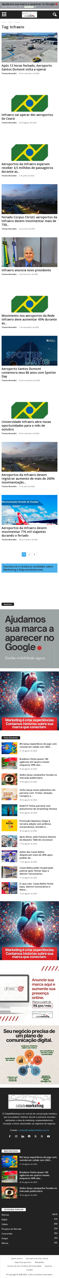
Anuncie (48, 1266)
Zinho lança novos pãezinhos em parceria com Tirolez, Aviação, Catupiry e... (38, 792)
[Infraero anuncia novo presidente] (29, 252)
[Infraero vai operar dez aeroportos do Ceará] (29, 97)
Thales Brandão (9, 73)
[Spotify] (30, 1137)
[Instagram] (17, 1137)
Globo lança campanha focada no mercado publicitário (38, 776)
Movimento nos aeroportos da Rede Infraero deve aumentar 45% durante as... (29, 319)
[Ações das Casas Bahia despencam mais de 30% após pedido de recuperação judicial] (9, 856)
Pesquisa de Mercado (11, 1229)
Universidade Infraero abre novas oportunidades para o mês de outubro (26, 425)
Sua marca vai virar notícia (37, 1258)
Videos (5, 1224)
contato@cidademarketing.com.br (33, 1130)
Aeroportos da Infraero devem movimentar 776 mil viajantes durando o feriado (24, 532)
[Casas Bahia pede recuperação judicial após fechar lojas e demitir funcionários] (9, 872)
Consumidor (7, 1234)
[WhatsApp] (42, 1137)
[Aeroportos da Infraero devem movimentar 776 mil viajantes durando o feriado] (29, 510)
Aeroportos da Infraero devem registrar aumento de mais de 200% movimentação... (28, 478)
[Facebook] (10, 1137)
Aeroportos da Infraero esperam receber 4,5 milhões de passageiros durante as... (27, 168)
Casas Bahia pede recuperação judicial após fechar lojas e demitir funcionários (36, 870)
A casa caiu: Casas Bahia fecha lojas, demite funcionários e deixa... (36, 886)
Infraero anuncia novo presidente (26, 270)
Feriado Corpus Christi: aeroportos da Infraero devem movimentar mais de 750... (29, 221)
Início (4, 22)
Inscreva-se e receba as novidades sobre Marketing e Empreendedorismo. (28, 568)
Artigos (5, 1238)
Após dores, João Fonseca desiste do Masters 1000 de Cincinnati (38, 838)
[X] (36, 1137)
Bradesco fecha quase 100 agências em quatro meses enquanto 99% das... (34, 761)
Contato (29, 1270)
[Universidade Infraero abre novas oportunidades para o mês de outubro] (29, 404)
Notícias (5, 1215)
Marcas (5, 1243)
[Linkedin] (23, 1137)
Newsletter (39, 1262)
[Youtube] (49, 1137)
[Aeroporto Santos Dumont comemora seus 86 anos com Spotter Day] (29, 351)
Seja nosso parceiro (23, 1262)
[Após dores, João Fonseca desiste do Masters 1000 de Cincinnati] (9, 841)
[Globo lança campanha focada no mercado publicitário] (9, 779)
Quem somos (16, 1258)
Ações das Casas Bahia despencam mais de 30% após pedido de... (36, 854)
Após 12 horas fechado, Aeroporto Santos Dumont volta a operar (27, 67)
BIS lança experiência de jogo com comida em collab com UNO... (38, 745)
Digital (4, 1219)
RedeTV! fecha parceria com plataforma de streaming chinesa (38, 807)
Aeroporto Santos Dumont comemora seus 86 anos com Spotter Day (29, 372)
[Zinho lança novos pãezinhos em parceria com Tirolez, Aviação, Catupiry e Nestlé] (9, 794)
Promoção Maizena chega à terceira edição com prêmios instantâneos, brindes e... (35, 823)
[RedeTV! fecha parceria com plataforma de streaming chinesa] (9, 810)
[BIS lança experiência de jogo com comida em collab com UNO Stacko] (9, 748)
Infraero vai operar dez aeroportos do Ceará (27, 117)
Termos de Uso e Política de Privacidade (24, 1266)
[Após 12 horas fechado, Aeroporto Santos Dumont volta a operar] (29, 47)
